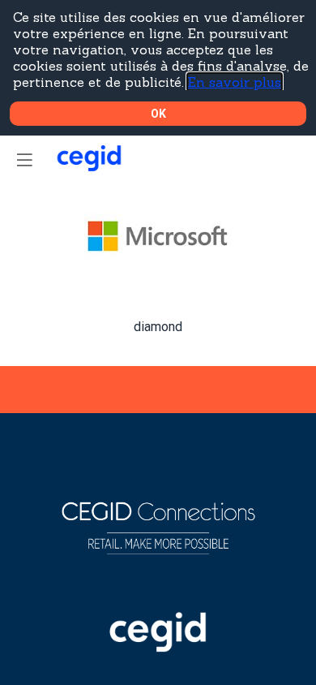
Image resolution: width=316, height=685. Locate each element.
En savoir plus (234, 82)
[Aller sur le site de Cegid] (158, 648)
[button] (24, 160)
